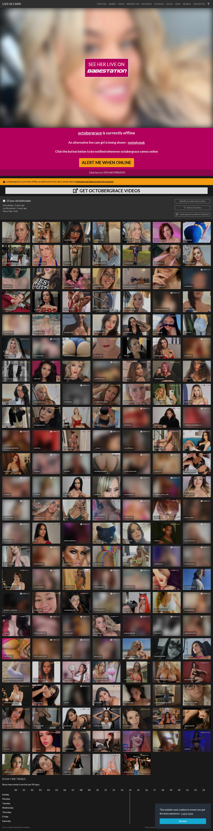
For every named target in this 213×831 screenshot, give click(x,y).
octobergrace (90, 132)
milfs (121, 4)
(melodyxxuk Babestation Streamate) (95, 181)
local (169, 4)
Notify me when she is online (193, 201)
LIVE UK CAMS (11, 4)
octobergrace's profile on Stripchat (194, 214)
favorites (199, 4)
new (177, 4)
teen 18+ (102, 4)
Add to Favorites (193, 208)
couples (159, 4)
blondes (147, 4)
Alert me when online (106, 162)
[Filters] (208, 4)
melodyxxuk (136, 142)
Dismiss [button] (183, 821)
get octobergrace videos (109, 190)
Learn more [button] (187, 813)
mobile (187, 4)
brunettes (133, 4)
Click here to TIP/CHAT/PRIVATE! (107, 172)
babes (112, 4)
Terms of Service (151, 827)
